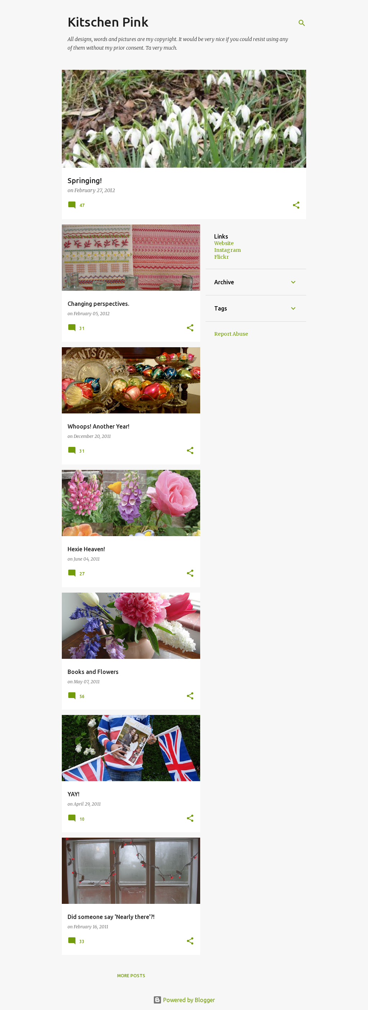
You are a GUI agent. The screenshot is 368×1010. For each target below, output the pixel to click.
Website (224, 243)
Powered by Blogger (188, 1000)
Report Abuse (231, 334)
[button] (296, 205)
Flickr (221, 257)
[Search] (302, 23)
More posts (131, 975)
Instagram (227, 250)
